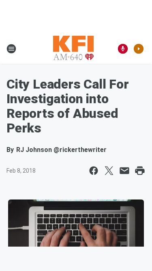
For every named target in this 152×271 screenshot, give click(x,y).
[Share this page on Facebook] (93, 170)
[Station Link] (73, 49)
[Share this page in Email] (124, 170)
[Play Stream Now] (138, 49)
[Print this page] (140, 170)
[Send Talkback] (123, 49)
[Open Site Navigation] (11, 49)
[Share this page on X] (109, 170)
